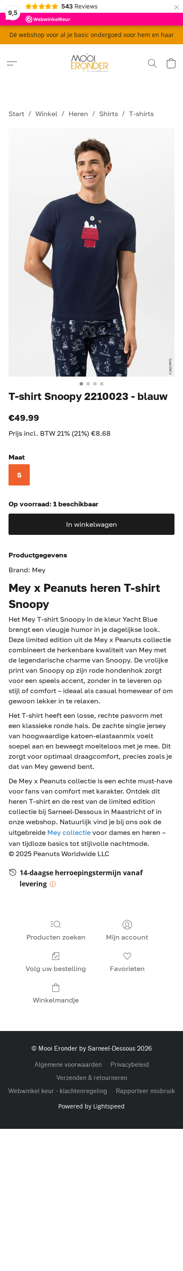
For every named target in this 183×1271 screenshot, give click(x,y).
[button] (91, 63)
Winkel (46, 113)
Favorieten (127, 968)
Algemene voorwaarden (68, 1064)
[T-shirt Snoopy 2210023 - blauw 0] (91, 252)
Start (16, 113)
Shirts (108, 113)
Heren (78, 113)
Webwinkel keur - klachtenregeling (57, 1091)
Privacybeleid (129, 1064)
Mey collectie (69, 832)
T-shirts (141, 113)
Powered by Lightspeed (91, 1106)
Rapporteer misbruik (145, 1091)
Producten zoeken (56, 937)
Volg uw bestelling (56, 968)
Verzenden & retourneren (91, 1078)
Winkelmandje (56, 1000)
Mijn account (127, 937)
